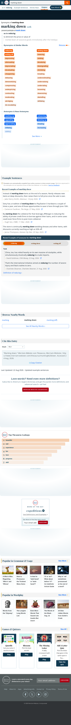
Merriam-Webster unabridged (35, 389)
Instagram (45, 694)
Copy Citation (36, 363)
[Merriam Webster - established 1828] (6, 2)
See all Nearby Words (35, 326)
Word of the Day (35, 507)
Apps (20, 689)
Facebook (25, 694)
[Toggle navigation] (2, 2)
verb (29, 26)
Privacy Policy (51, 689)
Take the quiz (62, 663)
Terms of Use (62, 689)
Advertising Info (29, 689)
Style (4, 347)
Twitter (32, 694)
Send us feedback (53, 185)
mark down (20, 30)
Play (9, 654)
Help (6, 689)
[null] (43, 510)
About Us (12, 689)
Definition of (12, 273)
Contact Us (40, 689)
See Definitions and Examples (35, 514)
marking (5, 320)
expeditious (34, 510)
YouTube (39, 694)
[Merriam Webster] (35, 502)
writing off (57, 243)
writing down (35, 243)
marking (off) (52, 320)
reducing (14, 243)
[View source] (40, 199)
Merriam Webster (6, 680)
